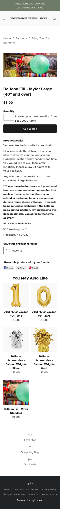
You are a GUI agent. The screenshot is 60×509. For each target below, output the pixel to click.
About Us (33, 494)
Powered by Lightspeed (30, 500)
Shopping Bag (30, 452)
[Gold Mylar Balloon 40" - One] (16, 295)
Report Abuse (49, 494)
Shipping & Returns (14, 494)
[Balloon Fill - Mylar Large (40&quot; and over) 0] (30, 65)
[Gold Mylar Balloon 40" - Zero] (44, 295)
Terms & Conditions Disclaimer (21, 489)
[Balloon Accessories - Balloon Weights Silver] (16, 339)
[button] (30, 18)
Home (7, 38)
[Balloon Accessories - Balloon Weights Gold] (44, 339)
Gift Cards (30, 464)
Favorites (30, 439)
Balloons (21, 38)
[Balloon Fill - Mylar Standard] (16, 392)
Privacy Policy (49, 489)
